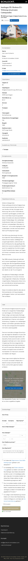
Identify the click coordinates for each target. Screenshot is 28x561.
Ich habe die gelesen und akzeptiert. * (15, 462)
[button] (26, 2)
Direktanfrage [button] (15, 20)
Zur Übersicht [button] (6, 20)
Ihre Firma (5, 414)
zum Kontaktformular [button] (14, 73)
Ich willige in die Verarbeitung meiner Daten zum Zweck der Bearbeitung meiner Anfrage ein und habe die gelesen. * (15, 498)
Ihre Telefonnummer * (8, 442)
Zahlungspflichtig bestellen (11, 508)
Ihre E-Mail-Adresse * (8, 426)
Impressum (4, 530)
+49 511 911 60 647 (6, 545)
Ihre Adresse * (6, 432)
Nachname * (20, 420)
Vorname (11, 420)
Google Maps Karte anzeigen (14, 388)
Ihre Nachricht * (6, 448)
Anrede (4, 420)
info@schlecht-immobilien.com (11, 70)
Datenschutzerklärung (14, 385)
